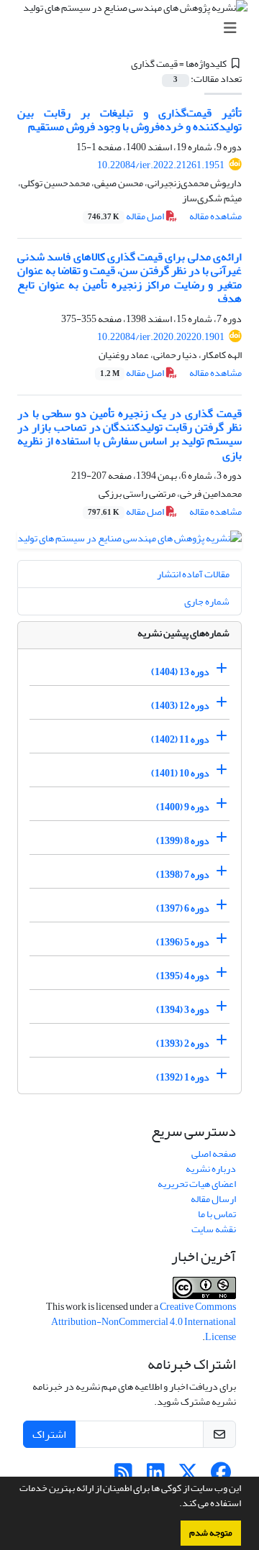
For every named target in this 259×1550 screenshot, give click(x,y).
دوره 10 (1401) (180, 773)
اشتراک (49, 1434)
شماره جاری (207, 601)
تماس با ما (217, 1214)
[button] (175, 1505)
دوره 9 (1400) (182, 807)
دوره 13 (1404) (180, 672)
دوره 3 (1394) (182, 1009)
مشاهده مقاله (215, 216)
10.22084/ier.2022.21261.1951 (160, 165)
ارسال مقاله (213, 1199)
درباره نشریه (211, 1168)
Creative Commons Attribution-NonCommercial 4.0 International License (143, 1322)
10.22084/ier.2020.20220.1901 (160, 337)
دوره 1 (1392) (182, 1077)
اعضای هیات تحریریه (197, 1183)
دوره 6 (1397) (182, 908)
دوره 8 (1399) (182, 840)
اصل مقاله (126, 216)
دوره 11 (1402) (180, 739)
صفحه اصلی (213, 1153)
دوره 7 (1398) (182, 874)
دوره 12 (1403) (180, 705)
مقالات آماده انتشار (193, 574)
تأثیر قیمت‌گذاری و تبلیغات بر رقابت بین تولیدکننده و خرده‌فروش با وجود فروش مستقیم (129, 119)
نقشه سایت (213, 1229)
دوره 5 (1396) (182, 942)
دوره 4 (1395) (182, 976)
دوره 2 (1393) (182, 1043)
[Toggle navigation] (133, 28)
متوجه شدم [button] (210, 1532)
